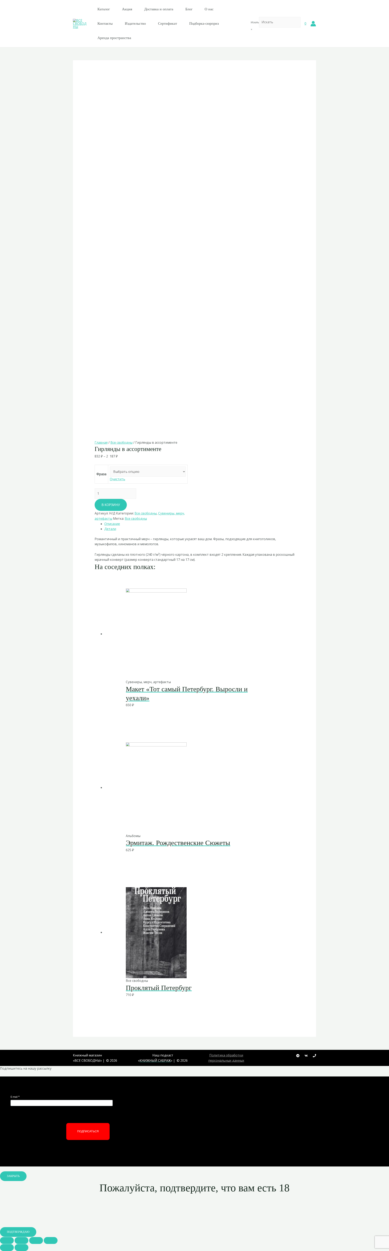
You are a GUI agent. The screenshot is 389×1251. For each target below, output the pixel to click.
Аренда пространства (114, 38)
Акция (127, 9)
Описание (112, 524)
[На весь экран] (36, 1240)
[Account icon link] (313, 23)
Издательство (135, 23)
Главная (101, 442)
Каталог (103, 9)
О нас (209, 9)
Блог (188, 9)
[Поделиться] (21, 1240)
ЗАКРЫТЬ (13, 1176)
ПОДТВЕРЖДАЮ (18, 1231)
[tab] (199, 524)
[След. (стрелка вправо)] (21, 1247)
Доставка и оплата (158, 9)
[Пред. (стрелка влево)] (7, 1247)
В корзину (111, 505)
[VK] (306, 1055)
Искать (255, 22)
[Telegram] (297, 1055)
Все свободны (121, 442)
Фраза (101, 474)
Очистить (117, 479)
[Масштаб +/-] (51, 1240)
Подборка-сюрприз (204, 23)
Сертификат (167, 23)
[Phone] (314, 1055)
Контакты (105, 23)
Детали (110, 529)
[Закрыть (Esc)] (7, 1240)
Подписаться (88, 1131)
